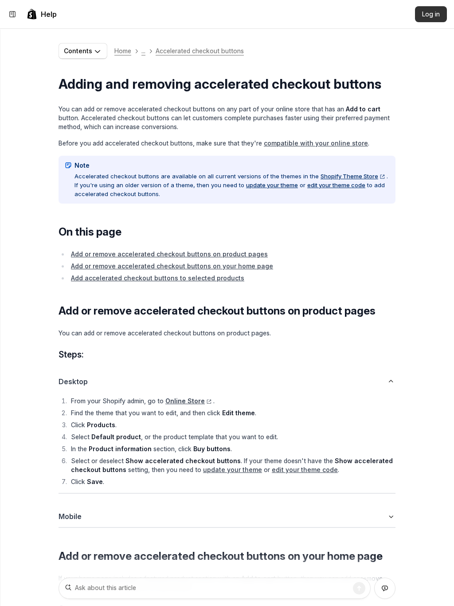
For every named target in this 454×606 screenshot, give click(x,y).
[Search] (359, 588)
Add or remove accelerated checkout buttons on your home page (172, 266)
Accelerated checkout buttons (200, 51)
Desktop (73, 381)
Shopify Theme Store (349, 176)
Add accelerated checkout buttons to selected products (157, 278)
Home (122, 51)
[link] (42, 14)
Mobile (70, 516)
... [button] (143, 51)
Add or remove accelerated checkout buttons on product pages (169, 254)
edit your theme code (336, 185)
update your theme (272, 185)
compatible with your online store (316, 143)
